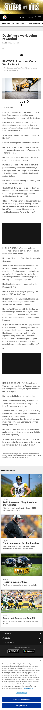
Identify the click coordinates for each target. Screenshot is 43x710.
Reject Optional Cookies (21, 699)
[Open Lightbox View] (21, 93)
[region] (21, 683)
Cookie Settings (21, 693)
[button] (21, 233)
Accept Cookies (21, 706)
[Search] (36, 17)
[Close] (40, 660)
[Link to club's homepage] (4, 16)
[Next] (27, 101)
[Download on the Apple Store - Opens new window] (13, 651)
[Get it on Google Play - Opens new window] (29, 652)
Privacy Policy (28, 688)
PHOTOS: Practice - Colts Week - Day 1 (19, 63)
